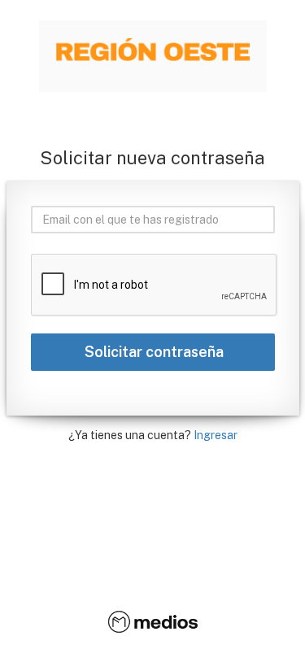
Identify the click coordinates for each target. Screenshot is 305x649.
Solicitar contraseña (152, 351)
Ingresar (215, 435)
